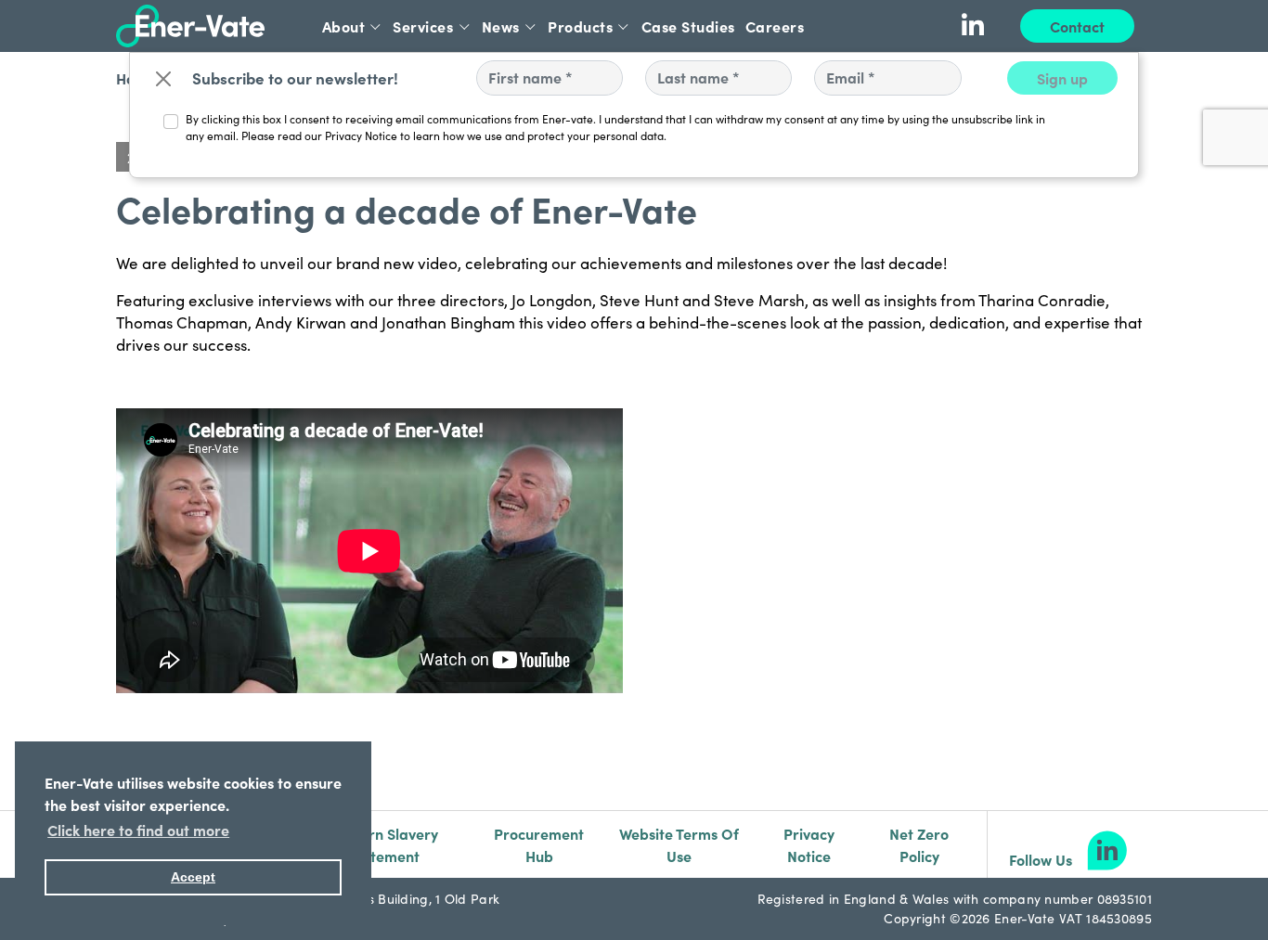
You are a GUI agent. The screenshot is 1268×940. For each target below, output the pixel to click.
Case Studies (688, 26)
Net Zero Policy (919, 844)
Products (580, 26)
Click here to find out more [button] (138, 829)
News (501, 26)
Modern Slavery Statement (383, 844)
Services (423, 26)
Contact (1077, 26)
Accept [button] (193, 876)
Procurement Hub (539, 844)
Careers (775, 26)
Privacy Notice (809, 844)
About (344, 26)
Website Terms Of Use (679, 844)
